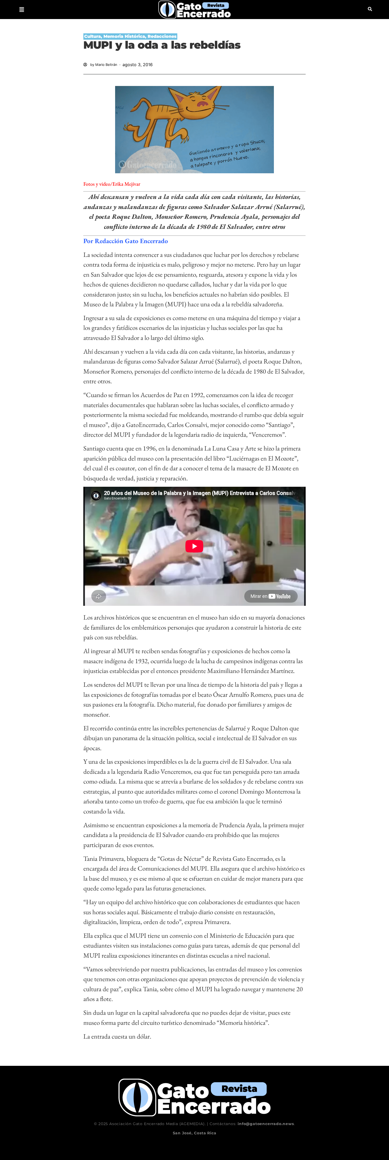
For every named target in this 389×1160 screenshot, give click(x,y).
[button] (21, 9)
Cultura (92, 36)
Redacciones (162, 36)
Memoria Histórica (124, 36)
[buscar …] (370, 9)
